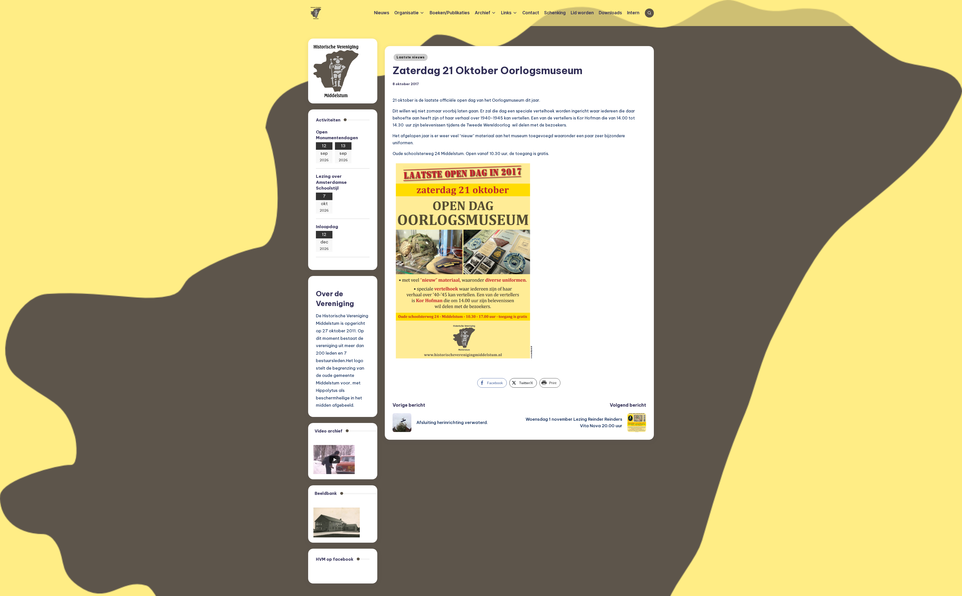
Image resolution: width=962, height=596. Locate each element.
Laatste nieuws (411, 57)
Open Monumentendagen (337, 135)
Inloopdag (327, 226)
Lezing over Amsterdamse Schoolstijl (331, 182)
